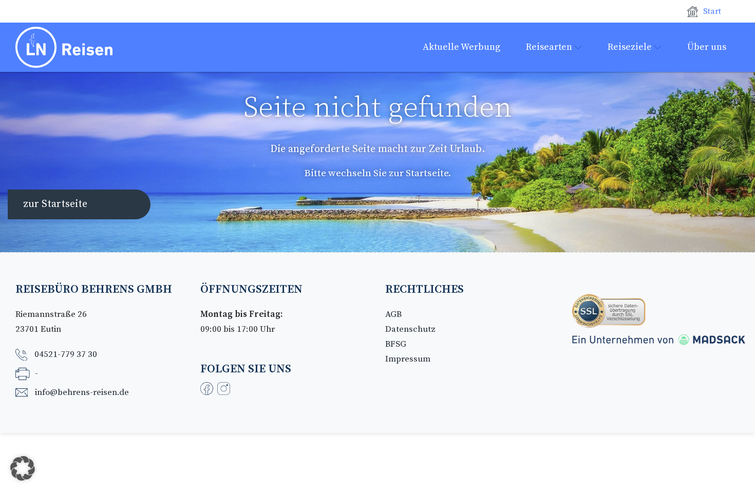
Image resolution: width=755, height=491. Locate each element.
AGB (393, 314)
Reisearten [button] (550, 47)
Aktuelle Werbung (461, 47)
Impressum (407, 359)
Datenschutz (410, 329)
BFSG (395, 344)
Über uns (706, 47)
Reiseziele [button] (631, 47)
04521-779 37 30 (65, 354)
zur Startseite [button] (55, 204)
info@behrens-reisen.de (82, 392)
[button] (22, 468)
